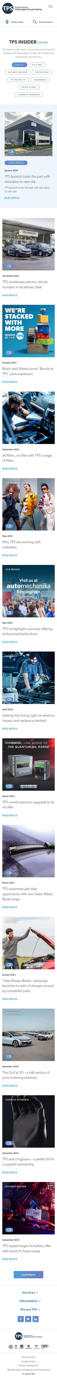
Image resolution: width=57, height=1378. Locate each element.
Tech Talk (37, 65)
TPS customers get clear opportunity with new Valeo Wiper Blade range (27, 894)
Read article (12, 198)
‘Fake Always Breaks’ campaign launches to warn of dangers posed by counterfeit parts (28, 986)
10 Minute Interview (28, 95)
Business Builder (17, 72)
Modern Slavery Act (28, 1365)
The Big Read (42, 72)
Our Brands (40, 80)
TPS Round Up (18, 80)
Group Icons (28, 87)
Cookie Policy (28, 1361)
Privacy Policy (28, 1357)
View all (19, 65)
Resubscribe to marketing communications (28, 1370)
